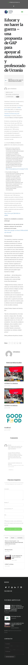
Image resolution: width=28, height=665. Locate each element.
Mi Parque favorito (8, 549)
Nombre (6, 502)
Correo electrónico (8, 508)
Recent (12, 537)
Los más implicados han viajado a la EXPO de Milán (17, 557)
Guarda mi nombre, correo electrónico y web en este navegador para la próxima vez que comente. (13, 523)
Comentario (6, 489)
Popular (6, 537)
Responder (11, 469)
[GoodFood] (14, 418)
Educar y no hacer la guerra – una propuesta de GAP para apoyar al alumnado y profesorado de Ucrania (14, 542)
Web (5, 514)
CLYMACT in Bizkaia (10, 405)
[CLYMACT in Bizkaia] (14, 396)
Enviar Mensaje (10, 656)
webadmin (13, 88)
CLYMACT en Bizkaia (11, 383)
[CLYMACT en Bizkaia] (14, 374)
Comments (20, 537)
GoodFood (7, 427)
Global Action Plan (13, 94)
